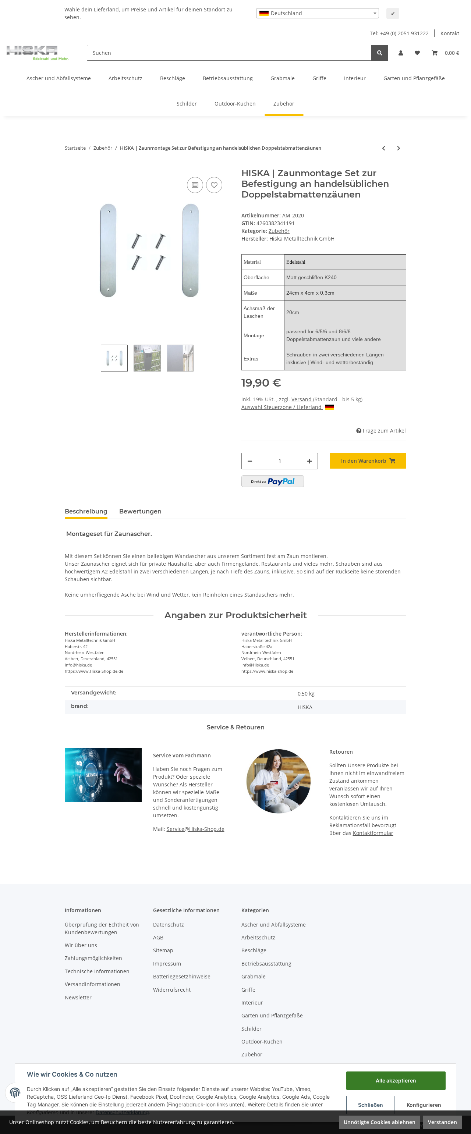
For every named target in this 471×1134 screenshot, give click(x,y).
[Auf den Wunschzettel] (214, 185)
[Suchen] (379, 53)
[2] (272, 481)
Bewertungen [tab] (140, 511)
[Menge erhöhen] (309, 461)
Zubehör (279, 230)
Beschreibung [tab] (86, 511)
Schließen (370, 1105)
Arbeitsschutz (258, 937)
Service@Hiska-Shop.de (195, 828)
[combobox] (317, 13)
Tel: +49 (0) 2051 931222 (399, 33)
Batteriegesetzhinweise (181, 976)
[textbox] (317, 13)
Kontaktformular (373, 832)
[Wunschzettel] (417, 52)
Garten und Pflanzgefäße (272, 1015)
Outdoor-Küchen (262, 1041)
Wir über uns (81, 945)
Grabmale (253, 976)
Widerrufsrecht (172, 989)
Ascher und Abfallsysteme (273, 924)
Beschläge (253, 950)
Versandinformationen (92, 984)
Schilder (251, 1028)
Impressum (167, 963)
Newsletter (78, 997)
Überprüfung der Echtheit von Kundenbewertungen (102, 928)
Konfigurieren (424, 1105)
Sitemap (163, 950)
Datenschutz (168, 924)
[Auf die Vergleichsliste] (195, 185)
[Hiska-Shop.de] (37, 52)
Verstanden (442, 1122)
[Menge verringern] (250, 461)
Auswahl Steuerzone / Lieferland (281, 407)
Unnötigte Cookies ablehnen (379, 1122)
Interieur (252, 1002)
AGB (158, 937)
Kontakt (449, 33)
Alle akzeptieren (396, 1080)
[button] (401, 52)
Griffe (248, 989)
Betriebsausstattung (266, 963)
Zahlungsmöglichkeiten (93, 958)
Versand (302, 399)
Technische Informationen (97, 971)
